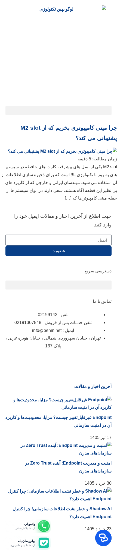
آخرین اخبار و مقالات (93, 386)
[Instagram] (105, 362)
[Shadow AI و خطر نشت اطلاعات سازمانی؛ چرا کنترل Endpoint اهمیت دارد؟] (58, 498)
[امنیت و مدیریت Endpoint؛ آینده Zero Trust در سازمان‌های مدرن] (58, 453)
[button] (58, 110)
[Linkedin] (90, 362)
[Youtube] (46, 362)
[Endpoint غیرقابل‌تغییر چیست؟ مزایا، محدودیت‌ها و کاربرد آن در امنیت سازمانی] (58, 407)
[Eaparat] (75, 362)
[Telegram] (60, 362)
